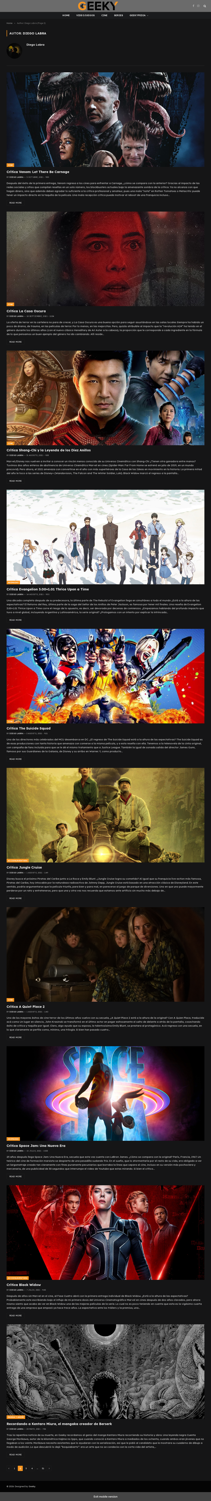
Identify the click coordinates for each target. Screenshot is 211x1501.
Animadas (13, 582)
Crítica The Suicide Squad (29, 728)
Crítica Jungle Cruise (24, 867)
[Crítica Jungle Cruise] (105, 815)
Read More (15, 203)
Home (66, 15)
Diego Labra (35, 44)
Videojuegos (85, 15)
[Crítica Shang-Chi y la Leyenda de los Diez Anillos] (105, 398)
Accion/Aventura (17, 861)
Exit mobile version (106, 1496)
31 (43, 1468)
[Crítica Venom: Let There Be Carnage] (105, 119)
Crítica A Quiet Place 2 (26, 1007)
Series (118, 15)
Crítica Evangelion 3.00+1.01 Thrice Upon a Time (48, 589)
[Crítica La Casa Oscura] (105, 259)
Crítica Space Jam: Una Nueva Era (36, 1146)
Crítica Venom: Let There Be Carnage (38, 172)
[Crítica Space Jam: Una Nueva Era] (105, 1093)
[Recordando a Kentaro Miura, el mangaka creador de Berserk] (105, 1371)
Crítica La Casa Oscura (26, 311)
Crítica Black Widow (24, 1285)
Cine (104, 15)
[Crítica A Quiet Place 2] (105, 954)
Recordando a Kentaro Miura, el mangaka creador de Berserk (59, 1424)
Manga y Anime (16, 1417)
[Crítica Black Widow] (105, 1232)
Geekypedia (138, 15)
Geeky (32, 1486)
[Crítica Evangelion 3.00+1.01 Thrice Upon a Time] (105, 537)
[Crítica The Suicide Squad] (105, 676)
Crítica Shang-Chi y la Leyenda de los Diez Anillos (49, 450)
